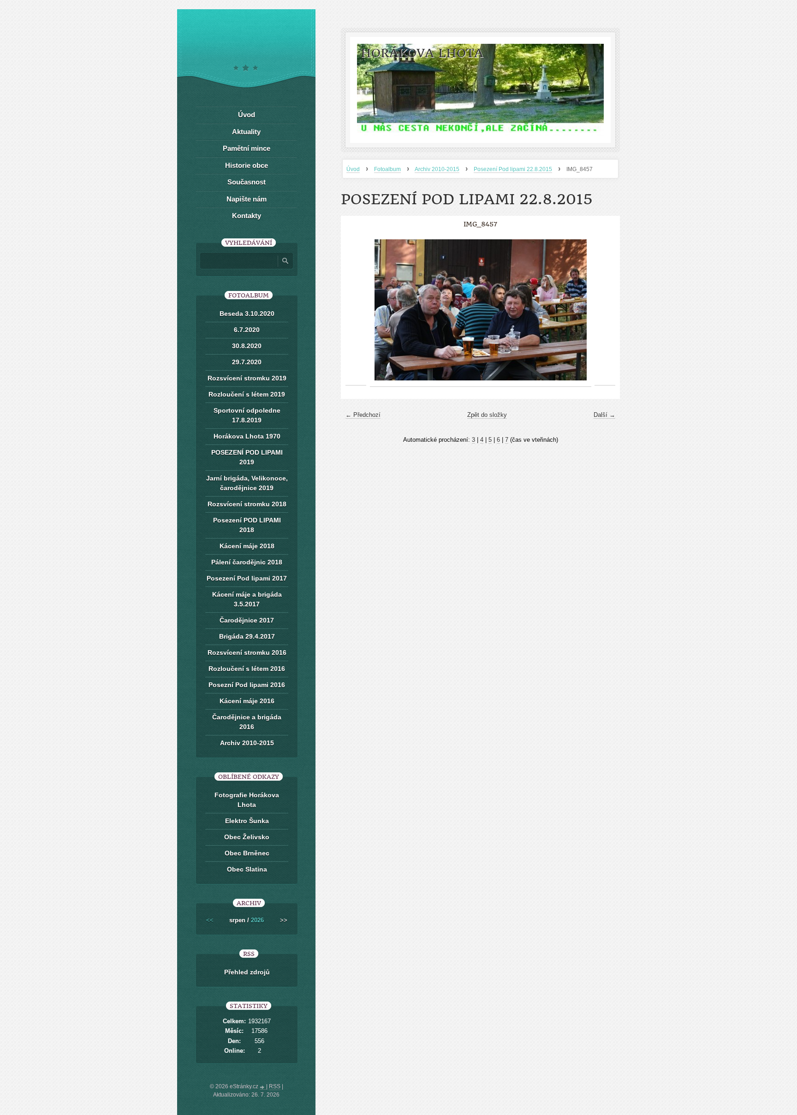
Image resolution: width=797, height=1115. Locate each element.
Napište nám (246, 199)
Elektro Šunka (247, 820)
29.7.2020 (247, 362)
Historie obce (246, 165)
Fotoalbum (387, 169)
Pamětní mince (246, 148)
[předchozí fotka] (355, 310)
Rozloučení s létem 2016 (246, 668)
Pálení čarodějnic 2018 (246, 562)
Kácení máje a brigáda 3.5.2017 (247, 599)
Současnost (246, 182)
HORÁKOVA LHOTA (422, 53)
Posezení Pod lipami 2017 (247, 578)
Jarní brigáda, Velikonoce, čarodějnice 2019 (247, 483)
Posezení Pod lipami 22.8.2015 (513, 169)
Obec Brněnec (247, 853)
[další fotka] (605, 310)
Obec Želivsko (246, 837)
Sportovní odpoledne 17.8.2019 (247, 415)
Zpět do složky (487, 414)
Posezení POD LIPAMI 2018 (247, 525)
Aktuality (246, 132)
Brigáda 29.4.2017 (247, 636)
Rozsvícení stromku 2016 (247, 652)
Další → (604, 414)
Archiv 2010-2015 (437, 169)
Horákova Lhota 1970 (247, 436)
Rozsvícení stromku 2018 (247, 504)
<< (210, 920)
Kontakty (246, 215)
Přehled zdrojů (247, 972)
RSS (274, 1086)
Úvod (353, 169)
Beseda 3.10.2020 (247, 313)
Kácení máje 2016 (247, 701)
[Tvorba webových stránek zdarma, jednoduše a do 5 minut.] (263, 1087)
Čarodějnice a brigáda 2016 (246, 721)
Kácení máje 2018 (247, 546)
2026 (257, 920)
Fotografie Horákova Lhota (246, 799)
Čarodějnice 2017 (247, 620)
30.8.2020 (247, 346)
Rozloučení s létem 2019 (246, 394)
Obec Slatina (247, 869)
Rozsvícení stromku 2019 (247, 378)
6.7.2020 (247, 329)
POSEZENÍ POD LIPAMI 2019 (247, 457)
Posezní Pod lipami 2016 (246, 684)
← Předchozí (363, 414)
